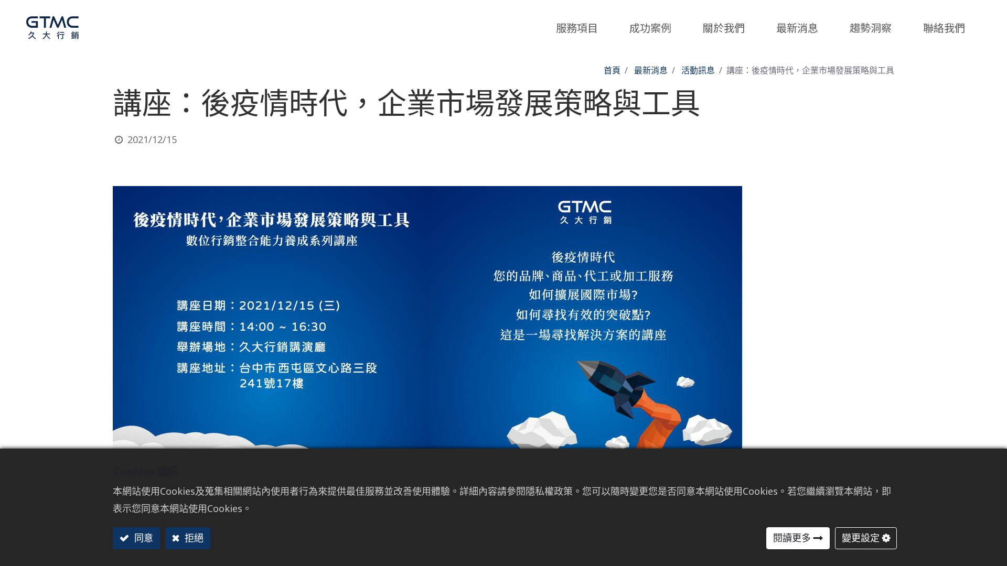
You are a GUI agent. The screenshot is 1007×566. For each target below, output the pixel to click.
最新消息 (651, 70)
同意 (142, 537)
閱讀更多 (792, 537)
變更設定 (861, 537)
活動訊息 (698, 70)
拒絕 (192, 537)
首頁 (612, 70)
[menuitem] (870, 25)
